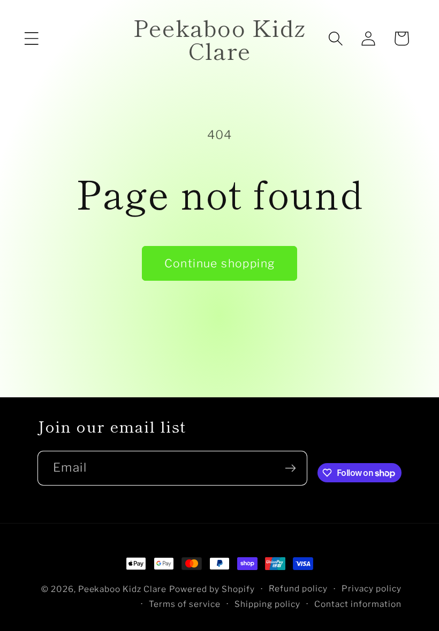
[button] (31, 38)
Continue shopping (219, 263)
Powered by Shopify (212, 589)
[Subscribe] (290, 468)
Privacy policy (372, 588)
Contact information (358, 604)
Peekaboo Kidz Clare (122, 589)
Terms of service (185, 604)
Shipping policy (267, 604)
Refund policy (298, 588)
